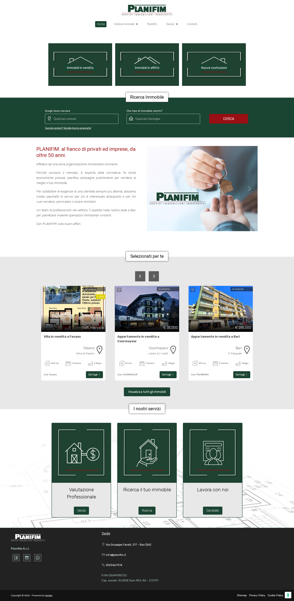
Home (101, 24)
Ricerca (147, 510)
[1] (202, 226)
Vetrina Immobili (124, 24)
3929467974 (114, 565)
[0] (196, 226)
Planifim (152, 24)
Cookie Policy (275, 595)
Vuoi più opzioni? (68, 128)
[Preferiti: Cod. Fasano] (45, 289)
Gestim (48, 595)
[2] (208, 226)
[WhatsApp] (37, 557)
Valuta (81, 510)
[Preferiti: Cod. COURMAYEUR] (119, 289)
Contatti (192, 24)
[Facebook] (16, 557)
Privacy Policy (257, 595)
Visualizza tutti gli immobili (147, 392)
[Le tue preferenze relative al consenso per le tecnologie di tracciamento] (288, 595)
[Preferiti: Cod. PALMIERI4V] (192, 289)
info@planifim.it (116, 555)
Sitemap (242, 595)
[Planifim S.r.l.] (147, 10)
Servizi (170, 24)
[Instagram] (26, 557)
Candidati (212, 510)
